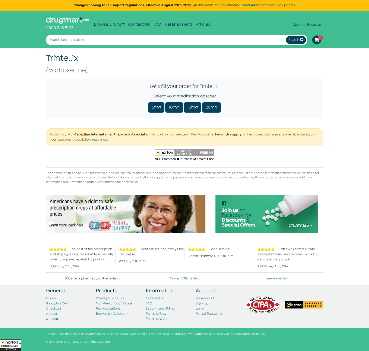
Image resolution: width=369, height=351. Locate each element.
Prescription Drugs (110, 298)
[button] (10, 345)
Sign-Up (202, 303)
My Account (205, 298)
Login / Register (307, 24)
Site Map (52, 319)
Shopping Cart (57, 303)
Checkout (53, 309)
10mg (174, 107)
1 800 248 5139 (59, 28)
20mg (211, 107)
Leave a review (277, 278)
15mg (192, 107)
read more (100, 140)
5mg (156, 107)
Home (51, 298)
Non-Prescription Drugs (114, 303)
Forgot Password (209, 314)
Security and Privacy (161, 309)
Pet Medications (108, 309)
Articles (203, 24)
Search (294, 40)
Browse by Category (112, 314)
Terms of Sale (156, 319)
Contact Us (139, 24)
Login (200, 309)
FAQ (157, 24)
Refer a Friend (178, 24)
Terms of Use (156, 314)
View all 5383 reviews (184, 278)
